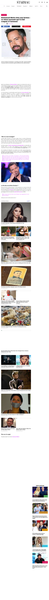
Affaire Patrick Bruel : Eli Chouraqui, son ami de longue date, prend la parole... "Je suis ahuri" (39, 567)
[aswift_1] (24, 10)
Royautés (25, 6)
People (12, 6)
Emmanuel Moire (13, 84)
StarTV (36, 6)
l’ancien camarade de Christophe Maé (15, 145)
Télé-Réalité (19, 6)
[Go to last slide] (4, 44)
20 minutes (11, 189)
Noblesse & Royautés (43, 512)
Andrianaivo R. (10, 23)
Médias (30, 6)
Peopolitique (45, 529)
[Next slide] (28, 44)
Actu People (45, 562)
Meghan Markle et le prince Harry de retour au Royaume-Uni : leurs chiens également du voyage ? (39, 517)
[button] (44, 2)
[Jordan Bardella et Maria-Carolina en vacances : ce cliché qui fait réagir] (40, 525)
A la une (8, 6)
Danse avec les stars (18, 191)
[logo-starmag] (23, 2)
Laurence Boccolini (25, 92)
